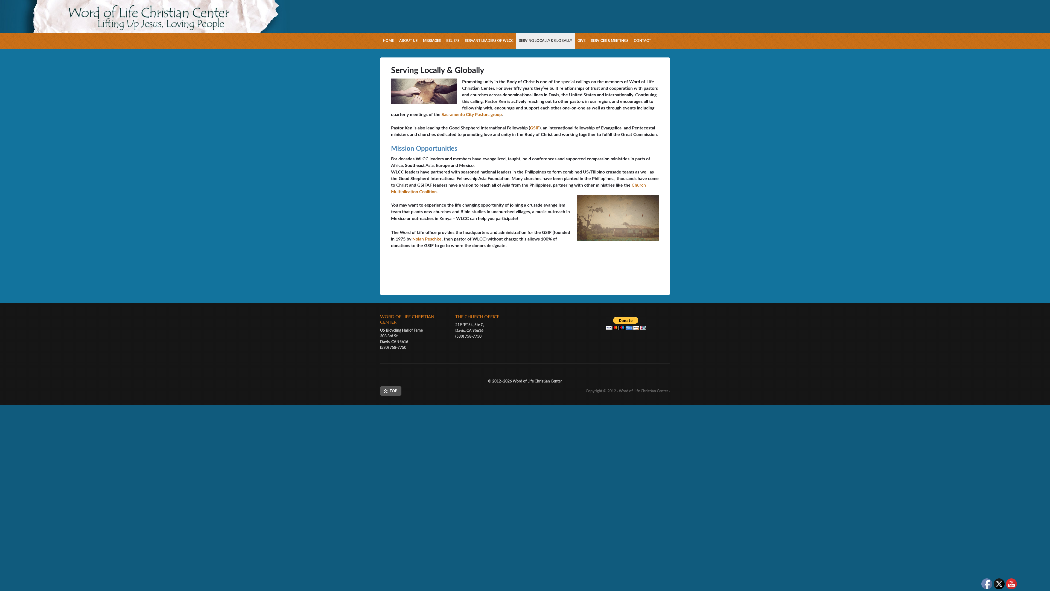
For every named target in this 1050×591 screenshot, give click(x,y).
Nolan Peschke (427, 239)
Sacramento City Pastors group (472, 114)
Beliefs (452, 41)
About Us (408, 41)
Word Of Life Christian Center (525, 26)
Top (393, 391)
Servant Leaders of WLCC (489, 41)
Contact (642, 41)
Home (388, 41)
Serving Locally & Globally (545, 41)
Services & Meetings (609, 41)
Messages (432, 41)
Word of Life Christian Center (643, 391)
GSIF (534, 128)
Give (581, 41)
